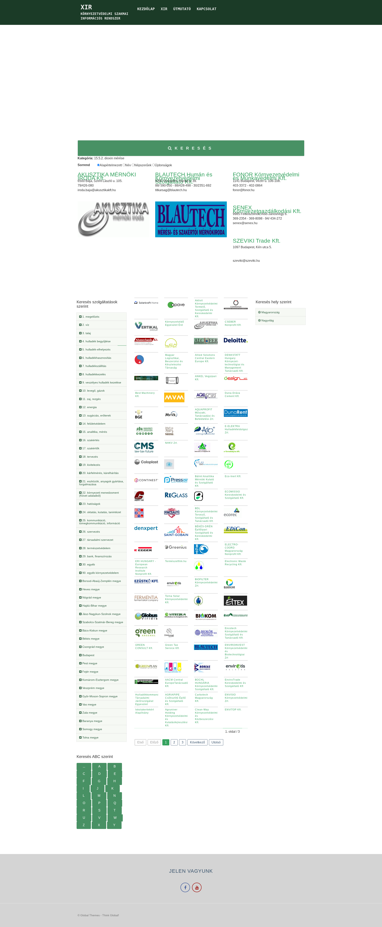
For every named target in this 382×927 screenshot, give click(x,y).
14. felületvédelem (93, 423)
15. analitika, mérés (94, 431)
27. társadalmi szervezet (97, 539)
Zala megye (89, 712)
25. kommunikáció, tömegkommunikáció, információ (99, 522)
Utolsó (216, 742)
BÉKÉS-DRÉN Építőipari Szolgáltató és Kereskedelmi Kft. (204, 533)
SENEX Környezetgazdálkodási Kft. (267, 209)
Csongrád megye (93, 646)
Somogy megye (92, 729)
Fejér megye (90, 671)
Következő (197, 742)
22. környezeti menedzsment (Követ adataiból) (99, 494)
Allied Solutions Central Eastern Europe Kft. (205, 358)
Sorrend (84, 165)
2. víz (85, 324)
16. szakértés (90, 440)
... (84, 766)
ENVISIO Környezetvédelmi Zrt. (236, 697)
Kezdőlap (146, 9)
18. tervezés (90, 456)
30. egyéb (88, 564)
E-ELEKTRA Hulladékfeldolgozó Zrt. (237, 429)
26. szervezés (91, 531)
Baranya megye (92, 721)
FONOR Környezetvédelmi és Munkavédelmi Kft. (266, 176)
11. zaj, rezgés (91, 399)
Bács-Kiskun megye (94, 630)
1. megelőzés (90, 316)
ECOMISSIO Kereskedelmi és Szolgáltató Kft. (235, 494)
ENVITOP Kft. (233, 709)
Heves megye (91, 589)
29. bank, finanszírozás (97, 556)
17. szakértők (90, 448)
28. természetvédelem (96, 548)
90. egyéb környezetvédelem (100, 572)
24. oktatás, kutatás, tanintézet (101, 512)
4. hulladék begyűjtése (96, 341)
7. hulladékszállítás (94, 366)
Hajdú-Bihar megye (94, 605)
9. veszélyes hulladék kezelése (101, 382)
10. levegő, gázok (93, 390)
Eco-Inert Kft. (233, 476)
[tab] (101, 317)
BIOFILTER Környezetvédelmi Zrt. (206, 582)
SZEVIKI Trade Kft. (257, 241)
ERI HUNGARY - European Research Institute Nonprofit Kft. (145, 567)
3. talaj (86, 333)
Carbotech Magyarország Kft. (204, 697)
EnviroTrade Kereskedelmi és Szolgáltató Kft (235, 683)
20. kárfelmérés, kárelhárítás (100, 473)
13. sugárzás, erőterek (96, 415)
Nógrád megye (91, 597)
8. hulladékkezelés (94, 374)
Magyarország (270, 312)
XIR (164, 9)
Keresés (194, 148)
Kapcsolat (206, 9)
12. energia (89, 407)
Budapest (88, 655)
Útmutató (182, 9)
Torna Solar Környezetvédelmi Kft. (176, 599)
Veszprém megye (93, 688)
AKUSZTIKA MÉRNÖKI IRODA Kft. (107, 176)
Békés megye (90, 638)
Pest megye (89, 663)
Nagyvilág (267, 320)
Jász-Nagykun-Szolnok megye (101, 614)
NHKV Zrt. (171, 443)
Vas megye (89, 704)
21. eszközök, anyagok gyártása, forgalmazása (101, 483)
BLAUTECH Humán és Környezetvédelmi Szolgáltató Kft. (183, 178)
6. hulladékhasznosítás (96, 357)
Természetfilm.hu (176, 561)
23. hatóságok (91, 503)
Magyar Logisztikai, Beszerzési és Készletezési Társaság (174, 361)
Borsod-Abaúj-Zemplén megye (101, 581)
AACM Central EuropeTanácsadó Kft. (176, 683)
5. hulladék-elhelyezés (96, 349)
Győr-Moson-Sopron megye (100, 696)
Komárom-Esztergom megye (100, 679)
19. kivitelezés (91, 464)
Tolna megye (90, 737)
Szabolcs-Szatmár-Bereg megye (102, 622)
